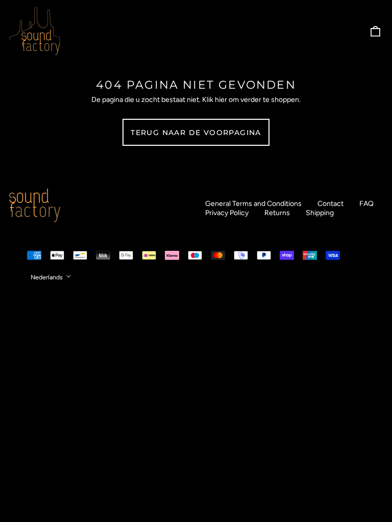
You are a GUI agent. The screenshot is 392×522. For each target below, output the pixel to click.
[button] (375, 31)
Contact (330, 203)
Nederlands (47, 277)
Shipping (320, 212)
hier (221, 99)
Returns (277, 212)
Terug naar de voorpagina (196, 132)
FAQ (366, 203)
